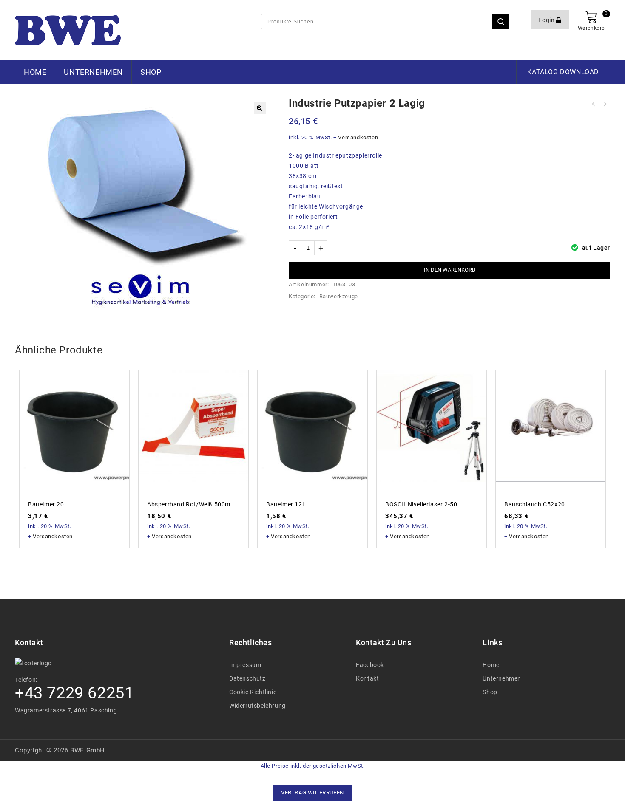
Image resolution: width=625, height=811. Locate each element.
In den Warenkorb (449, 270)
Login (547, 20)
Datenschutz (247, 678)
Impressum (245, 664)
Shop (150, 72)
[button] (260, 108)
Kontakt (367, 678)
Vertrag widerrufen (312, 792)
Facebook (370, 664)
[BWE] (68, 30)
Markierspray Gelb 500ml (604, 104)
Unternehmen (93, 72)
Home (35, 72)
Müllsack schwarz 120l (593, 104)
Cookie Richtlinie (252, 692)
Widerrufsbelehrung (257, 705)
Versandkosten (358, 137)
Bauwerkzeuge (338, 296)
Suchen (500, 21)
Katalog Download (563, 72)
